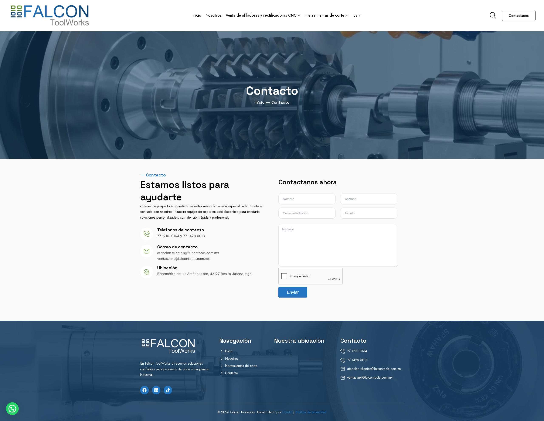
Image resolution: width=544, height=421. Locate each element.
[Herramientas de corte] (244, 366)
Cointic (287, 412)
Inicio (197, 15)
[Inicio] (244, 352)
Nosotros (213, 15)
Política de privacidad (311, 412)
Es (355, 15)
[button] (12, 408)
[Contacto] (244, 374)
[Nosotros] (244, 359)
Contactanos (519, 15)
